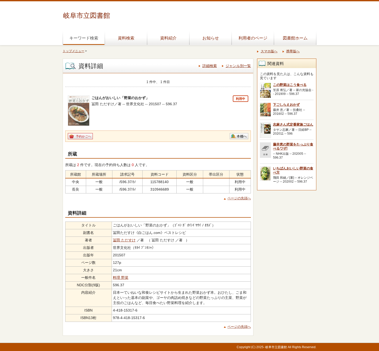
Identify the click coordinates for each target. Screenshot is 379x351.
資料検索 (126, 38)
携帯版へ (293, 51)
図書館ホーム (295, 38)
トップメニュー (73, 51)
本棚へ (242, 136)
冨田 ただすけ (124, 240)
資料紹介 (168, 38)
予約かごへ (83, 136)
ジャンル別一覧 (238, 66)
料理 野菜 (120, 277)
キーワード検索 (83, 38)
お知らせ (210, 38)
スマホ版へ (269, 51)
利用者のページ (252, 38)
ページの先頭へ (239, 198)
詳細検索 (209, 66)
